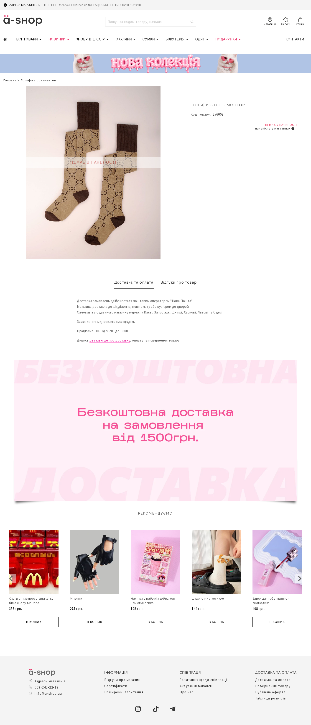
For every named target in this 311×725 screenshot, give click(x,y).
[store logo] (22, 20)
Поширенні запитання (123, 692)
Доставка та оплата (134, 282)
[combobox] (150, 21)
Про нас (187, 692)
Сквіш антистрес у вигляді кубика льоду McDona (32, 601)
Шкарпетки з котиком (208, 598)
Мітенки (76, 598)
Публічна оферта (270, 692)
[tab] (134, 282)
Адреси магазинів (22, 5)
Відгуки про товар (179, 282)
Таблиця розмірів (270, 698)
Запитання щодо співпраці (203, 680)
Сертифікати (115, 686)
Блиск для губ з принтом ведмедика (271, 601)
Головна (9, 80)
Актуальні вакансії (196, 686)
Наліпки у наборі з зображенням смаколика (153, 601)
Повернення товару (273, 686)
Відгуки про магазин (122, 680)
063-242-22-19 (47, 687)
